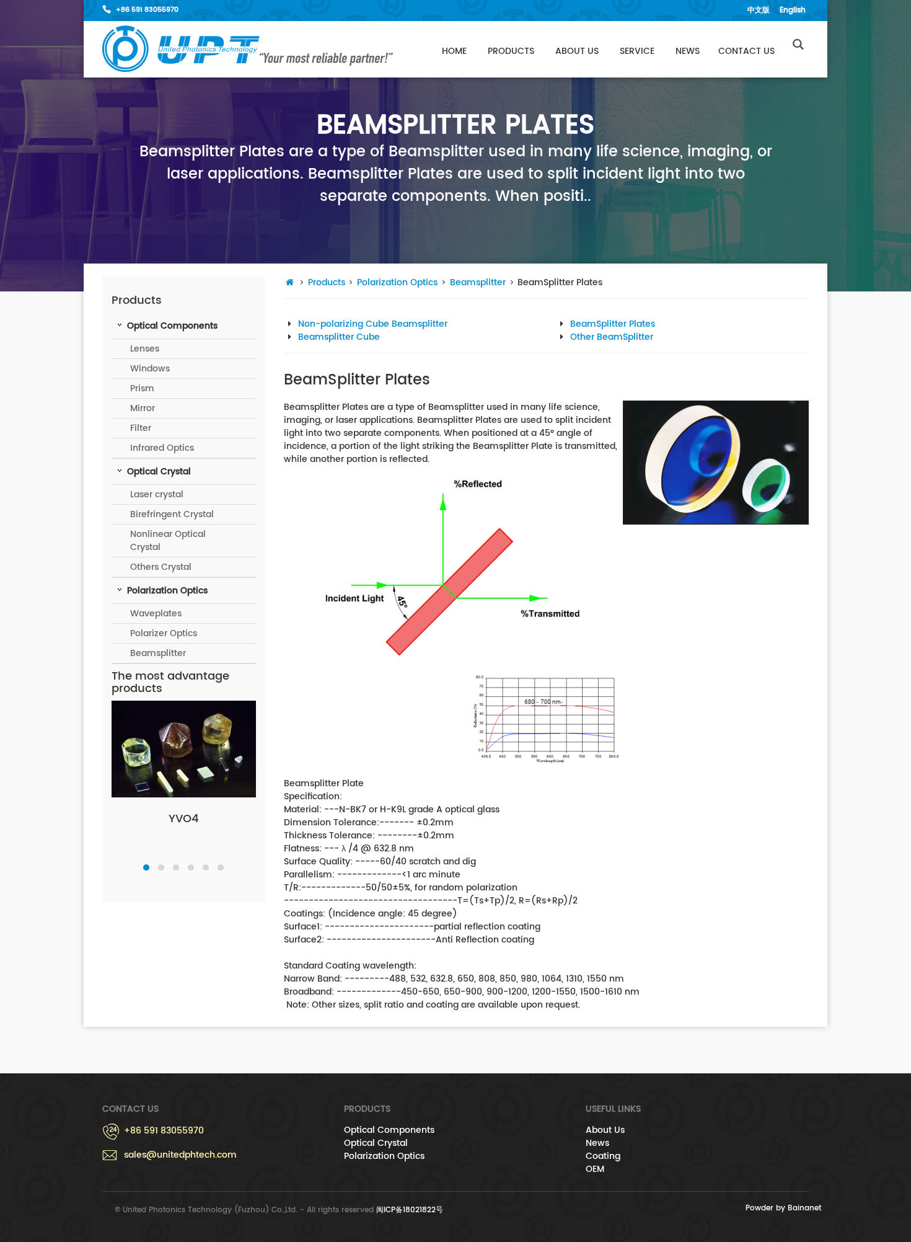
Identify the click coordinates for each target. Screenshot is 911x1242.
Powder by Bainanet (783, 1208)
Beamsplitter (158, 653)
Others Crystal (160, 567)
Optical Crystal (376, 1143)
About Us (577, 51)
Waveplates (156, 613)
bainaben (248, 49)
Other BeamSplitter (611, 337)
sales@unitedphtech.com (180, 1155)
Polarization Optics (397, 282)
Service (637, 51)
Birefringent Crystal (172, 514)
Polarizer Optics (163, 633)
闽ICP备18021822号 (409, 1210)
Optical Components (389, 1130)
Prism (142, 388)
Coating (603, 1156)
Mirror (142, 408)
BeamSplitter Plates (612, 324)
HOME (454, 51)
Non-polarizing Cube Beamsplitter (372, 324)
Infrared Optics (162, 448)
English (793, 10)
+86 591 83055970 (147, 10)
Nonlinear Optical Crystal (168, 540)
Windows (150, 369)
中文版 (758, 10)
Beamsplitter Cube (339, 337)
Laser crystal (156, 494)
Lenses (144, 349)
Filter (140, 428)
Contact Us (746, 51)
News (688, 51)
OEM (595, 1169)
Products (511, 51)
